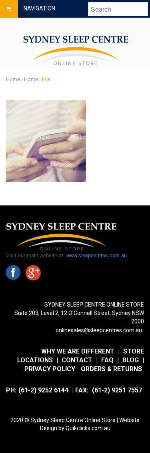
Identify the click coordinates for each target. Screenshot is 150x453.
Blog (130, 360)
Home (13, 79)
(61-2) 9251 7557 (117, 390)
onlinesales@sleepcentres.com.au (99, 330)
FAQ (107, 360)
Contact (77, 360)
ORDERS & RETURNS (111, 369)
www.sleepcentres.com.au (96, 255)
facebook (13, 272)
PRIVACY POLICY (49, 369)
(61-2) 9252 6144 (43, 390)
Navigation (39, 8)
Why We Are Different (77, 351)
